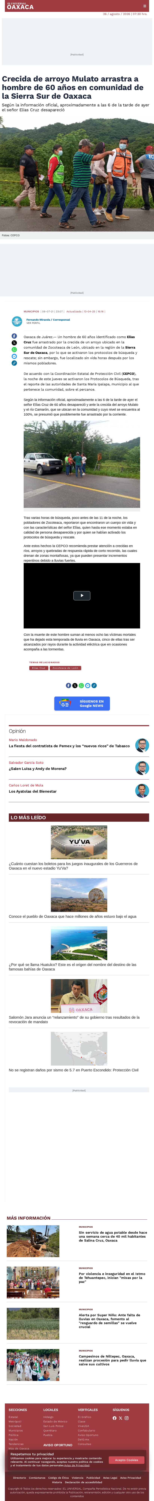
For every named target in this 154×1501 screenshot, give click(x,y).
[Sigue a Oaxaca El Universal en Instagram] (128, 1418)
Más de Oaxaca (19, 1448)
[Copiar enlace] (14, 363)
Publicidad (93, 1477)
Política (14, 1434)
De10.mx (83, 1439)
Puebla (48, 1434)
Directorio (19, 1477)
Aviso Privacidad (130, 1477)
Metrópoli (15, 1421)
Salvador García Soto (26, 762)
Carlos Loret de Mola (26, 785)
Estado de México (55, 1421)
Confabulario (86, 1430)
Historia (57, 1482)
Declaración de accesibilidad (83, 1482)
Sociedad (15, 1425)
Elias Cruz (38, 668)
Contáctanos (37, 1477)
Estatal (13, 1416)
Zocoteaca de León (65, 668)
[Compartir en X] (14, 342)
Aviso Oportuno (88, 1434)
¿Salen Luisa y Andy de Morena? (38, 768)
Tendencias (16, 1443)
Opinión (17, 731)
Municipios (31, 311)
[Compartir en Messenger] (14, 356)
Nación (13, 1439)
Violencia (77, 1477)
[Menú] (144, 6)
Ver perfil (33, 323)
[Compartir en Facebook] (14, 336)
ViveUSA (83, 1425)
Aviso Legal (110, 1477)
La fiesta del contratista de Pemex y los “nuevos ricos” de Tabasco (69, 746)
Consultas (84, 1443)
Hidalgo (48, 1416)
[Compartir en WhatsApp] (14, 349)
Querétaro (50, 1430)
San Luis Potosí (53, 1425)
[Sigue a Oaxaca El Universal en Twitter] (122, 1418)
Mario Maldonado (23, 740)
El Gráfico (84, 1416)
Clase (81, 1421)
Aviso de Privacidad (76, 1465)
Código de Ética (58, 1477)
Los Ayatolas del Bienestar (33, 791)
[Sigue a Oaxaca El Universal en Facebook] (116, 1418)
